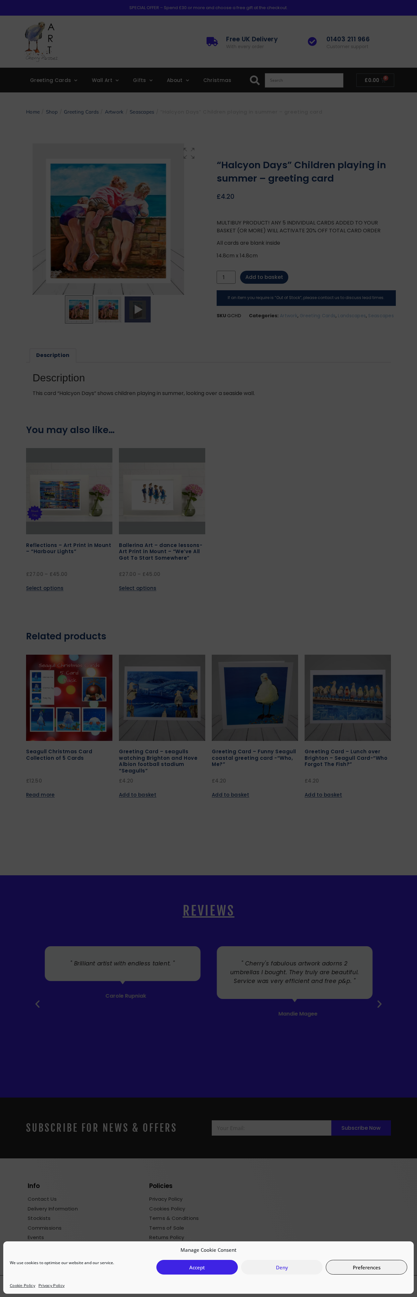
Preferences (367, 1267)
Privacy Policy (51, 1285)
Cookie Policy (22, 1285)
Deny (282, 1267)
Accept (197, 1267)
